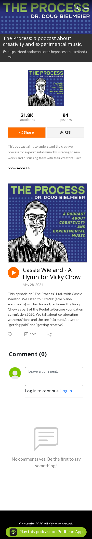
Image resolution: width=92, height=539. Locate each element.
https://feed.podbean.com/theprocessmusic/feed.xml (48, 54)
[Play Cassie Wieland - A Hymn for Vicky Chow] (13, 272)
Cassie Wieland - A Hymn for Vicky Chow (52, 273)
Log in (66, 391)
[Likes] (10, 334)
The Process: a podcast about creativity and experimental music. (42, 41)
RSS (68, 132)
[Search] (76, 7)
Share (29, 132)
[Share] (50, 334)
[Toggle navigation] (86, 7)
